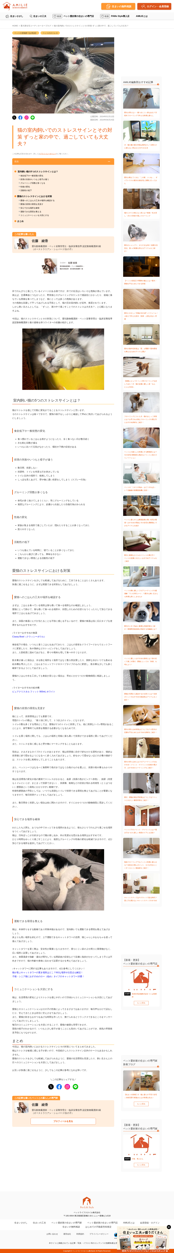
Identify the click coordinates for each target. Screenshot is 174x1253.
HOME (15, 26)
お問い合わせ (52, 1234)
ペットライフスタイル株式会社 (83, 1251)
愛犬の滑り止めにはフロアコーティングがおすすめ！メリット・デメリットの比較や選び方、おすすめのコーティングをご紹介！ (140, 765)
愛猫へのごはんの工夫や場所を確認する (37, 200)
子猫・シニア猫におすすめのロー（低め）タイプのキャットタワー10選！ (48, 976)
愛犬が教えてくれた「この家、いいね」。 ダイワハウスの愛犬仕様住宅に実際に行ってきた (140, 180)
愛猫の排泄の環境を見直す (31, 204)
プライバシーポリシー (48, 154)
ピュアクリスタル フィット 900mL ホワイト (33, 691)
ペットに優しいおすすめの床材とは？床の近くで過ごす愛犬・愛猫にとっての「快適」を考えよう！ (140, 661)
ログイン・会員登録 (158, 6)
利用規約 (80, 1234)
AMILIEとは (142, 16)
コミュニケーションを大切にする (34, 215)
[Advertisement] (63, 1160)
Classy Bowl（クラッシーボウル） (29, 636)
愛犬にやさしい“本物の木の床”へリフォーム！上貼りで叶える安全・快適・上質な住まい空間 (141, 316)
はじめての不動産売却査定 (98, 1227)
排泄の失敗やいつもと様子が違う (34, 179)
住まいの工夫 (39, 16)
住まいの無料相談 (71, 1227)
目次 (16, 161)
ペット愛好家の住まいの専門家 (66, 1223)
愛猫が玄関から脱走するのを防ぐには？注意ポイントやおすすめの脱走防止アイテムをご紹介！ (140, 697)
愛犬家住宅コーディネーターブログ (36, 26)
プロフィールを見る (63, 1121)
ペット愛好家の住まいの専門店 (78, 16)
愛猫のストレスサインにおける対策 (34, 196)
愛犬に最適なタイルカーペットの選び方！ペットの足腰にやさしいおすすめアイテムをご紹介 (140, 558)
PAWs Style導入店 (120, 16)
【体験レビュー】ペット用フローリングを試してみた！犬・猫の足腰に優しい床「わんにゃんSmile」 (140, 384)
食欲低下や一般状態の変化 (31, 176)
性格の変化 (25, 187)
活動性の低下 (26, 190)
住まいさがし (16, 16)
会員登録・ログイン (150, 1223)
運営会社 (67, 1234)
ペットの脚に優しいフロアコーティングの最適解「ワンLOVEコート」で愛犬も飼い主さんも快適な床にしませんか (141, 594)
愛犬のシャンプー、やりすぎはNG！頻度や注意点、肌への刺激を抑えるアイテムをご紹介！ (141, 248)
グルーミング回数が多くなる (32, 183)
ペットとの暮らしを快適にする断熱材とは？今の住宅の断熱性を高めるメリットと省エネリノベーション (140, 455)
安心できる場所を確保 (29, 208)
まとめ (20, 221)
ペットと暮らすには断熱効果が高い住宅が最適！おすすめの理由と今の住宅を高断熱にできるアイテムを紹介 (140, 523)
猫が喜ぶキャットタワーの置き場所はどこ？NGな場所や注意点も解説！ (47, 972)
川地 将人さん (137, 1159)
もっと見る (141, 1003)
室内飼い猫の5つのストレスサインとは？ (37, 171)
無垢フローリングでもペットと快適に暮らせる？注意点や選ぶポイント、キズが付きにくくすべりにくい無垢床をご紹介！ (140, 865)
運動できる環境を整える (30, 212)
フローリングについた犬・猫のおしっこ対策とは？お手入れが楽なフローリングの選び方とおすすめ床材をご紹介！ (140, 419)
